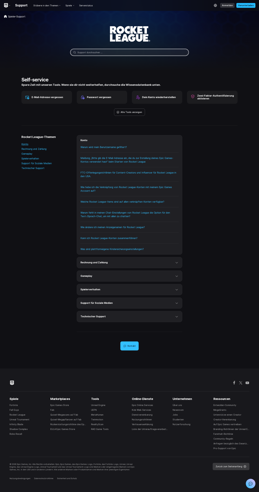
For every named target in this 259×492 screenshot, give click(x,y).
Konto (24, 144)
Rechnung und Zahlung (33, 148)
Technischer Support (32, 168)
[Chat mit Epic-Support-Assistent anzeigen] (250, 483)
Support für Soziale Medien (36, 163)
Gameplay (26, 153)
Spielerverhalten (30, 158)
